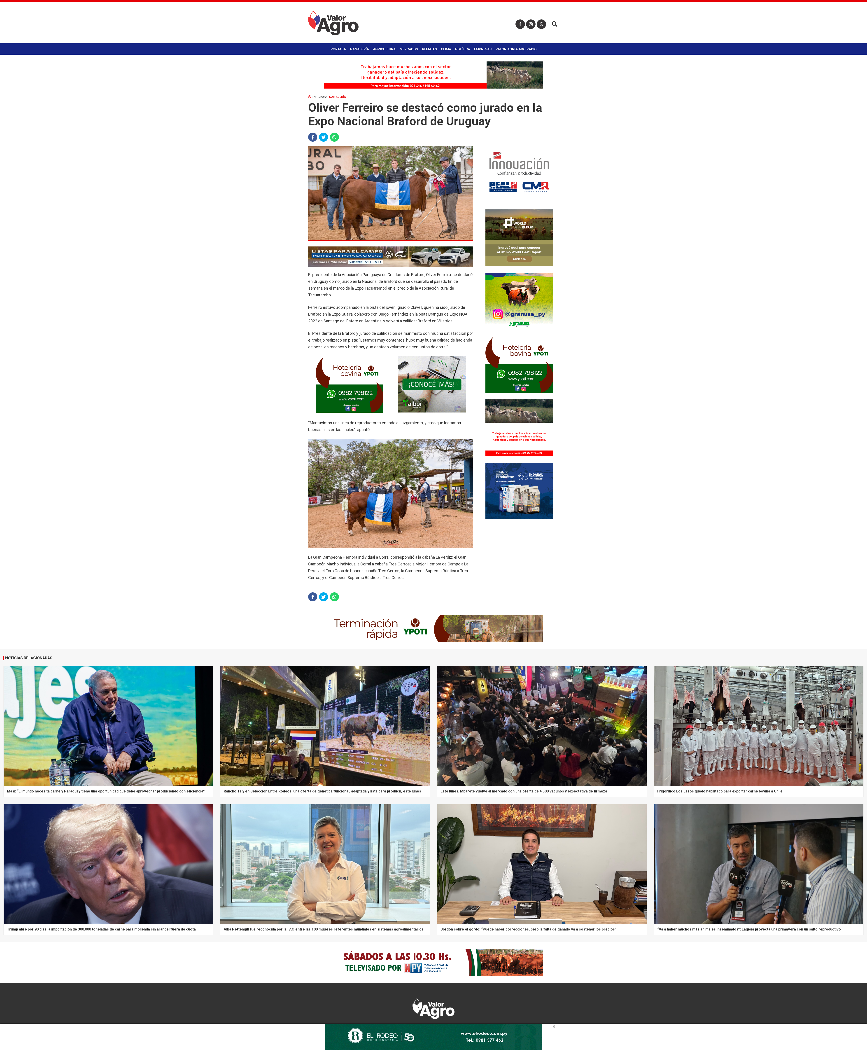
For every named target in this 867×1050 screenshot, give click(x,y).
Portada (338, 49)
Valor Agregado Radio (516, 49)
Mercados (409, 49)
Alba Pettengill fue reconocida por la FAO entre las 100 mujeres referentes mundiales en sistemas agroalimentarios (324, 929)
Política (462, 49)
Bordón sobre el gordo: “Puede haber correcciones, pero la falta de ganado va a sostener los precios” (528, 929)
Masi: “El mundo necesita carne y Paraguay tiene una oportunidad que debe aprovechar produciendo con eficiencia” (106, 791)
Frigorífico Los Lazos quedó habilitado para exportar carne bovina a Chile (720, 791)
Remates (429, 49)
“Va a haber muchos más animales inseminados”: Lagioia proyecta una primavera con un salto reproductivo (749, 929)
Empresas (483, 49)
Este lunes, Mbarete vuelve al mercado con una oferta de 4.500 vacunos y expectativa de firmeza (523, 791)
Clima (446, 49)
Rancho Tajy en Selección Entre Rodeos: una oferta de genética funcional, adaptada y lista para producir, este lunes (322, 791)
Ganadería (359, 49)
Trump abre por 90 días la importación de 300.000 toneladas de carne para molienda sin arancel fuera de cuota (101, 929)
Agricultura (384, 49)
